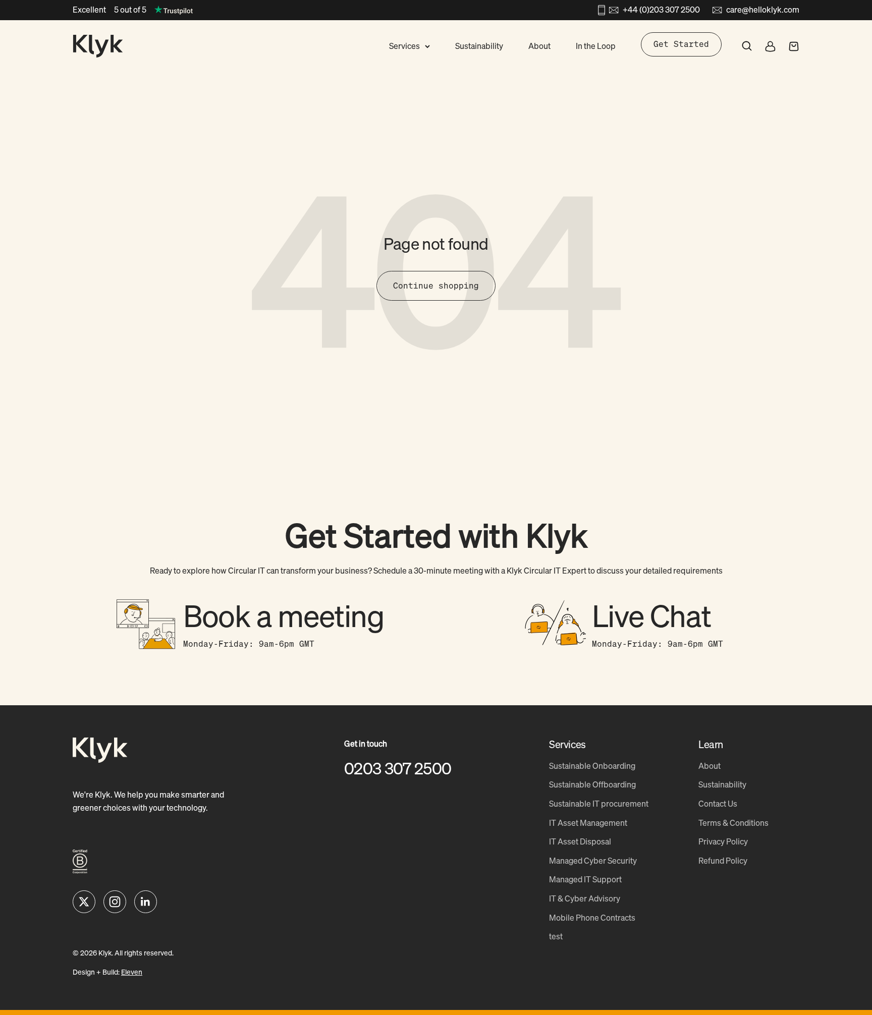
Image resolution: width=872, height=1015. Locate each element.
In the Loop (596, 45)
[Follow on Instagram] (115, 902)
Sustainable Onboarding (592, 765)
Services (404, 45)
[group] (249, 625)
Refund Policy (722, 860)
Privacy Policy (723, 841)
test (556, 936)
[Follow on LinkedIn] (145, 902)
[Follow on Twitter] (84, 902)
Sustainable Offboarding (592, 784)
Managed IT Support (585, 879)
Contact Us (717, 803)
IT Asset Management (588, 822)
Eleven (131, 972)
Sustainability (479, 45)
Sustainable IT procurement (598, 803)
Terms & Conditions (733, 822)
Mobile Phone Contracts (592, 917)
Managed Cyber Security (593, 860)
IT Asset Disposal (580, 841)
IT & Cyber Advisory (584, 898)
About (539, 45)
